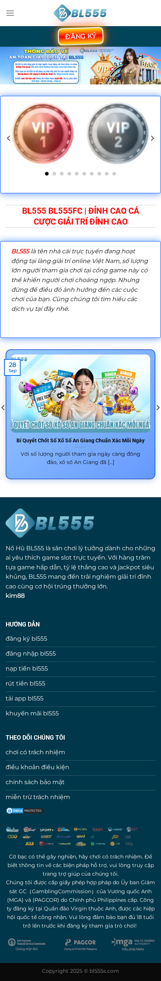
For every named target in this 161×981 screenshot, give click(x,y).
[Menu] (10, 13)
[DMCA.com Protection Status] (24, 810)
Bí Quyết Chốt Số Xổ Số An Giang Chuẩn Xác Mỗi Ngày (80, 440)
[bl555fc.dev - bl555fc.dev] (81, 13)
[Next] (152, 138)
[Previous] (9, 138)
